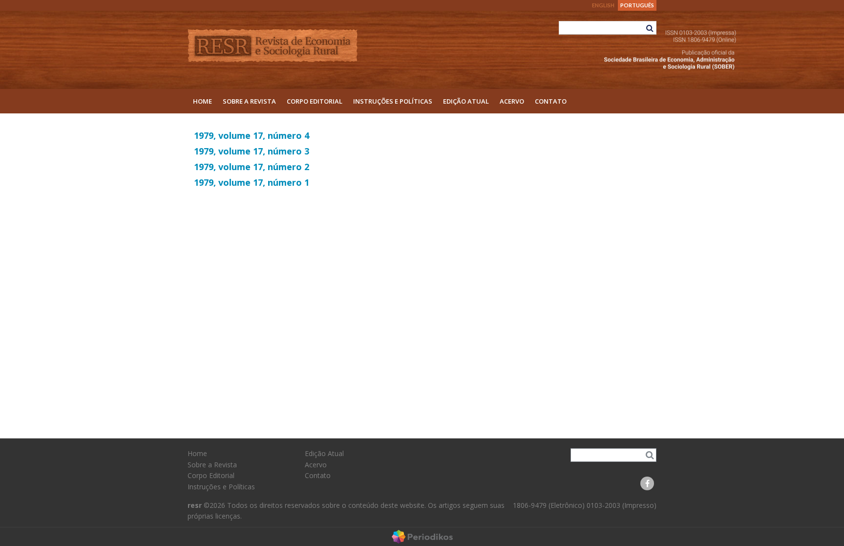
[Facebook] (647, 483)
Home (202, 101)
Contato (551, 101)
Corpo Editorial (314, 101)
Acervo (512, 101)
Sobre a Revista (249, 101)
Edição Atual (466, 101)
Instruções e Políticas (392, 101)
